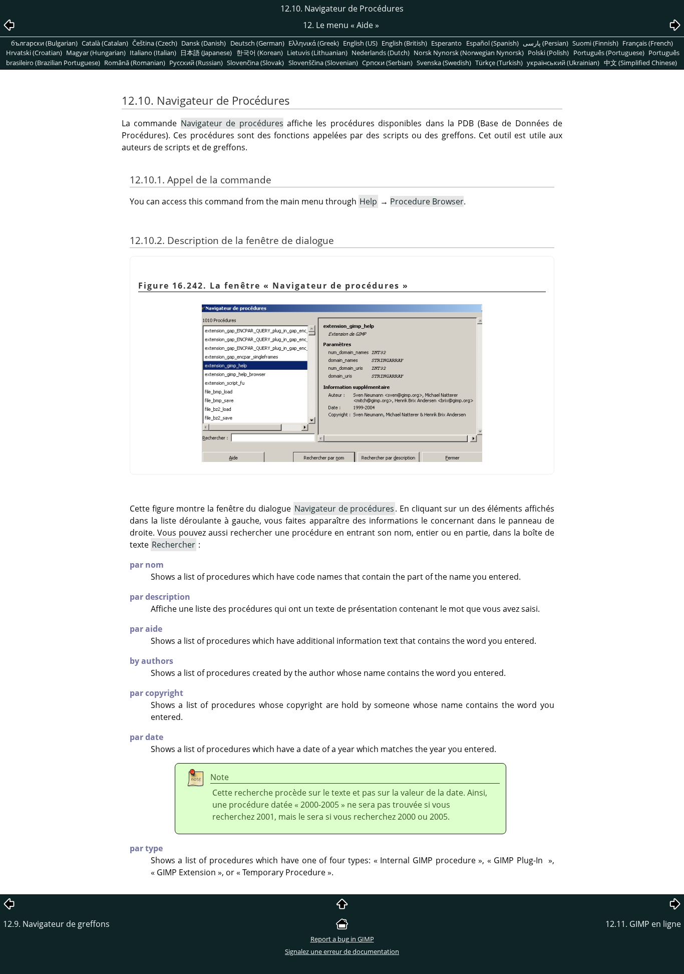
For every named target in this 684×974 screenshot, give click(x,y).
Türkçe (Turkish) (499, 62)
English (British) (404, 43)
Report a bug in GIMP (342, 938)
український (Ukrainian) (563, 62)
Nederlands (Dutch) (381, 52)
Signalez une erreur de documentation (342, 951)
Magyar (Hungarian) (96, 52)
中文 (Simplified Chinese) (640, 62)
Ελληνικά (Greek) (313, 43)
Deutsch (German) (257, 43)
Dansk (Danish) (203, 43)
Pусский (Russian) (196, 62)
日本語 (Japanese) (206, 52)
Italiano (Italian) (153, 52)
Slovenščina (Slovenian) (323, 62)
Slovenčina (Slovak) (255, 62)
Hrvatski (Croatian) (34, 52)
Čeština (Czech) (154, 43)
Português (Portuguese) (608, 52)
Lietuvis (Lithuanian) (317, 52)
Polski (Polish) (548, 52)
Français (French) (647, 43)
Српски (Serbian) (387, 62)
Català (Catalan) (105, 43)
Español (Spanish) (492, 43)
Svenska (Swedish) (444, 62)
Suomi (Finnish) (595, 43)
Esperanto (446, 43)
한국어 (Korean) (259, 52)
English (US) (360, 43)
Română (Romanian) (134, 62)
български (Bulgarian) (44, 43)
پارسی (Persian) (545, 43)
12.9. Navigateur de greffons (56, 923)
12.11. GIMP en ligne (643, 923)
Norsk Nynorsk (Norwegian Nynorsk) (469, 52)
